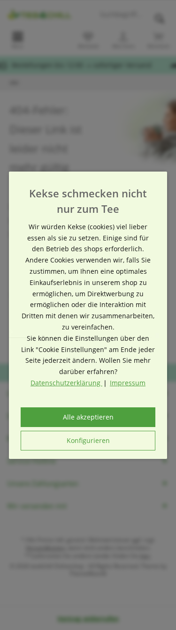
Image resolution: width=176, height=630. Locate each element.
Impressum (127, 382)
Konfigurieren (88, 440)
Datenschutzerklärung (66, 382)
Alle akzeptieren (88, 416)
